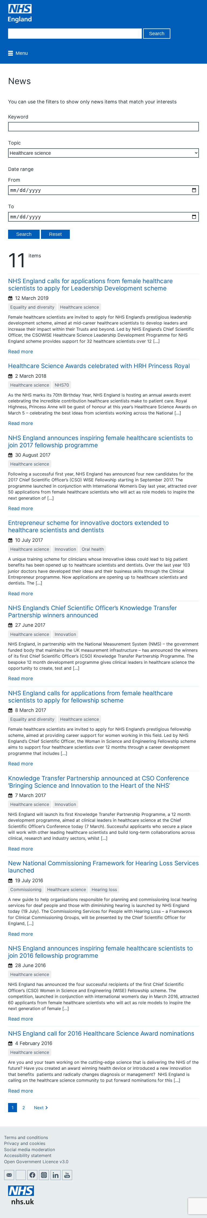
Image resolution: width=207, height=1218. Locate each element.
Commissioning (26, 889)
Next (39, 1107)
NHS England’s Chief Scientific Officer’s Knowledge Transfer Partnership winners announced (92, 611)
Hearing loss (104, 889)
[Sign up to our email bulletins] (9, 1178)
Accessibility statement (27, 1155)
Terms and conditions (26, 1137)
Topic (14, 143)
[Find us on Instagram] (44, 1178)
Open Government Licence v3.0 (36, 1161)
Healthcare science (79, 307)
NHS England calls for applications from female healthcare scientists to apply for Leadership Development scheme (90, 284)
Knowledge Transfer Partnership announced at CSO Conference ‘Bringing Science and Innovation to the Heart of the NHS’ (98, 781)
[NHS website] (21, 1202)
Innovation (65, 549)
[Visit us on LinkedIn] (55, 1178)
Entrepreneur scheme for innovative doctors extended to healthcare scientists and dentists (88, 526)
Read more (20, 351)
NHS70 (62, 385)
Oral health (93, 549)
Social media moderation (29, 1149)
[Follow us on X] (21, 1178)
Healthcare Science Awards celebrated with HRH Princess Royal (99, 365)
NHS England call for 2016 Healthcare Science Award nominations (101, 1033)
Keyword (18, 117)
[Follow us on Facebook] (32, 1178)
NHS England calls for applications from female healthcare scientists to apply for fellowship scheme (90, 696)
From (14, 180)
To (11, 206)
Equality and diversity (32, 307)
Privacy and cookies (24, 1143)
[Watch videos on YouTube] (67, 1178)
